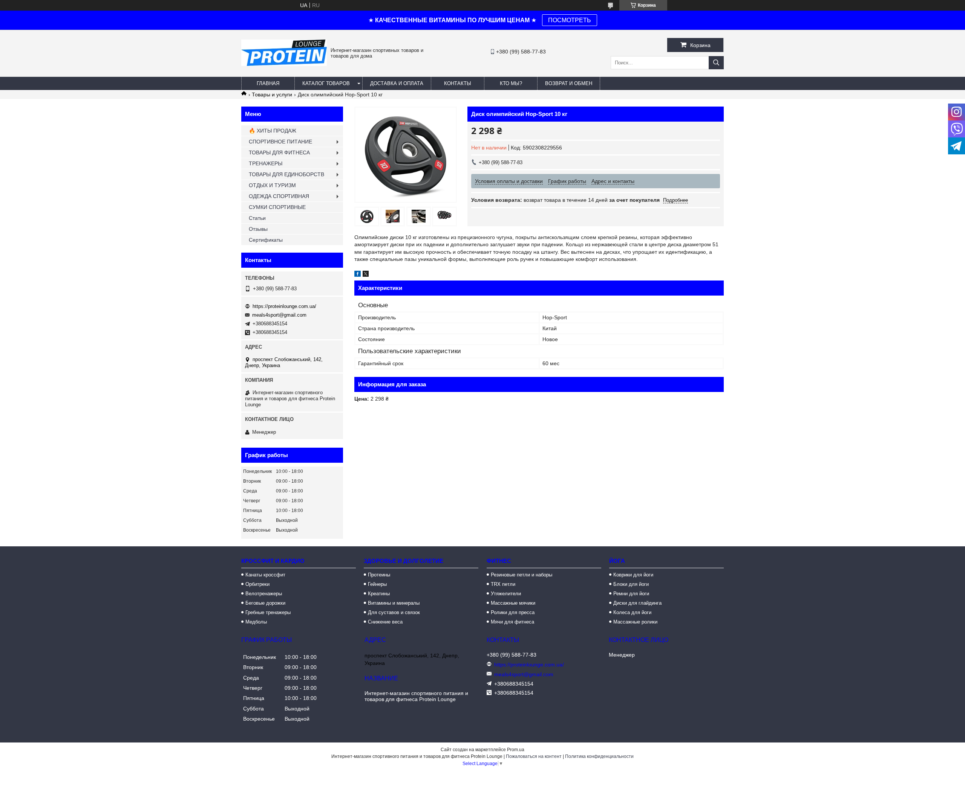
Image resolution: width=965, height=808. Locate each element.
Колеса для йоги (632, 612)
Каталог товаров (326, 83)
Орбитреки (257, 584)
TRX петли (503, 584)
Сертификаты (266, 240)
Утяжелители (506, 593)
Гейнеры (377, 584)
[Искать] (716, 62)
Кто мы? (511, 83)
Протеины (379, 575)
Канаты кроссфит (265, 575)
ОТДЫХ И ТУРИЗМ (272, 185)
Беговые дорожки (265, 603)
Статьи (257, 218)
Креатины (379, 593)
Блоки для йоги (631, 584)
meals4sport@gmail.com (279, 315)
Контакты (457, 83)
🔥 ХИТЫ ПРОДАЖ (272, 131)
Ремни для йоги (631, 593)
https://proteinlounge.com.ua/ (284, 306)
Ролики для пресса (513, 612)
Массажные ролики (635, 622)
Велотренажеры (263, 593)
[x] (366, 275)
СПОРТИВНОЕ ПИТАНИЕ (280, 142)
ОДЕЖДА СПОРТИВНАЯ (279, 196)
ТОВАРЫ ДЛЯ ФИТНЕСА (279, 152)
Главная (268, 83)
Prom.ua (515, 749)
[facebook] (357, 275)
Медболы (256, 622)
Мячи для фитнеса (512, 622)
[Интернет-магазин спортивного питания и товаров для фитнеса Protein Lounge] (284, 64)
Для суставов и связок (394, 612)
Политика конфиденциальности (599, 756)
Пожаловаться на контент (534, 756)
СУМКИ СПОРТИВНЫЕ (277, 207)
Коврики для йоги (633, 575)
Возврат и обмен (568, 83)
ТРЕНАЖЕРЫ (265, 163)
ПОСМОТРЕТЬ (569, 20)
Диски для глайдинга (637, 603)
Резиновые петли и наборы (521, 575)
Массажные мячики (513, 603)
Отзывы (258, 229)
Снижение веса (385, 622)
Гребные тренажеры (268, 612)
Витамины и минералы (394, 603)
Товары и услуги (272, 94)
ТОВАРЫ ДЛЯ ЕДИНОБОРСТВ (286, 174)
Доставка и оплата (396, 83)
